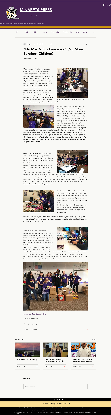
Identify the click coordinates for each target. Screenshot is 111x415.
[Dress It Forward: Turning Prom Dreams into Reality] (55, 350)
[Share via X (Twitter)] (28, 324)
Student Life (67, 32)
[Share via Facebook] (24, 324)
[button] (94, 32)
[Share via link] (37, 324)
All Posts (18, 32)
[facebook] (54, 400)
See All (94, 339)
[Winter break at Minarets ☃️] (27, 350)
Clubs (27, 32)
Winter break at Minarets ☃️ (27, 360)
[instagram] (57, 400)
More (85, 32)
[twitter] (62, 400)
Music (45, 32)
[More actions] (87, 44)
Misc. (78, 32)
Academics (55, 32)
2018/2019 (27, 318)
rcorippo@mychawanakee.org (66, 412)
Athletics (36, 32)
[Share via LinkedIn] (33, 324)
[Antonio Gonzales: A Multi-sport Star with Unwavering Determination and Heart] (83, 350)
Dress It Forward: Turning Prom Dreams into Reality (54, 361)
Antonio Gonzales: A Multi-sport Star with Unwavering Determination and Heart (83, 361)
